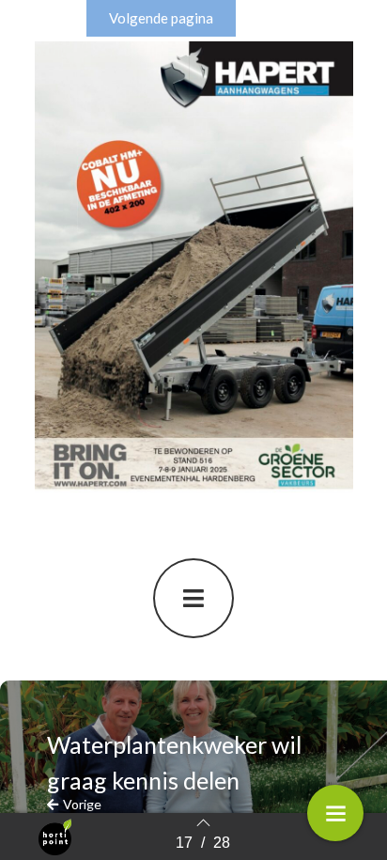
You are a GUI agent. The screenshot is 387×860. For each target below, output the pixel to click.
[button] (161, 18)
